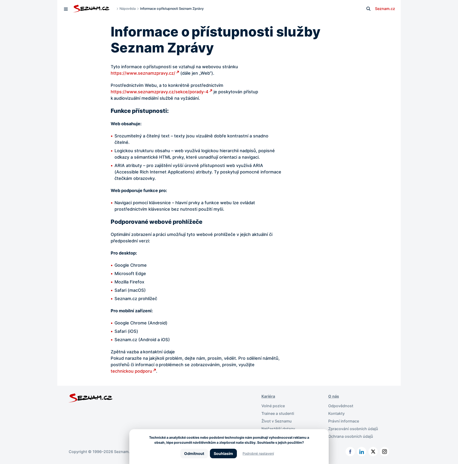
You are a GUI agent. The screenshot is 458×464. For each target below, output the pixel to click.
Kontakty (336, 413)
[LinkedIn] (361, 451)
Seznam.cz (385, 8)
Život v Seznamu (276, 421)
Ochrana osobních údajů (350, 436)
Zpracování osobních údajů (353, 428)
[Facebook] (350, 451)
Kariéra (268, 396)
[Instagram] (384, 451)
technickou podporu (131, 371)
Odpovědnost (340, 405)
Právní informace (343, 421)
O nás (333, 396)
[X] (373, 451)
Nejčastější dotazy (278, 428)
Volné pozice (273, 405)
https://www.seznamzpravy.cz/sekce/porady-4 (159, 91)
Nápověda (128, 8)
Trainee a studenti (277, 413)
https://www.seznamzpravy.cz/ (143, 73)
